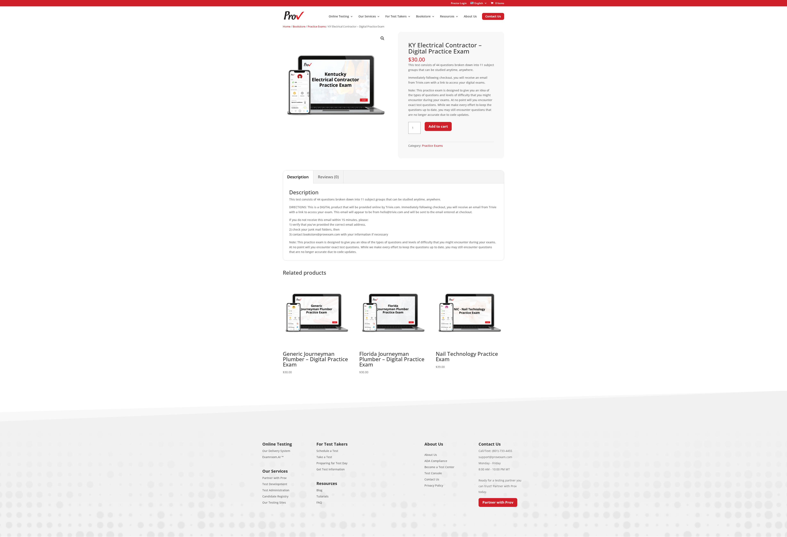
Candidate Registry (275, 496)
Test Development (274, 484)
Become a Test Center (439, 467)
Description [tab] (298, 177)
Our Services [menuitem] (367, 16)
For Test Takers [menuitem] (396, 16)
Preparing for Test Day (331, 463)
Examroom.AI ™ (273, 457)
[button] (382, 38)
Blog (319, 490)
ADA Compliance (435, 461)
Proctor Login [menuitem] (459, 3)
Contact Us (431, 479)
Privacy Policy (433, 485)
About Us (430, 455)
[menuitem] (478, 3)
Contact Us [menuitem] (493, 16)
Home (286, 26)
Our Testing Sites (274, 502)
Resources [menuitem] (447, 16)
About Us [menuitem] (470, 16)
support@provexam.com (495, 457)
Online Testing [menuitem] (339, 16)
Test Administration (275, 490)
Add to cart (438, 126)
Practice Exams (317, 26)
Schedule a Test (327, 451)
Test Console (433, 473)
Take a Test (324, 457)
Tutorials (322, 496)
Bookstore (299, 26)
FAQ (319, 502)
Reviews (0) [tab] (328, 177)
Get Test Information (330, 469)
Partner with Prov (274, 478)
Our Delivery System (276, 451)
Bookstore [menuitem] (423, 16)
